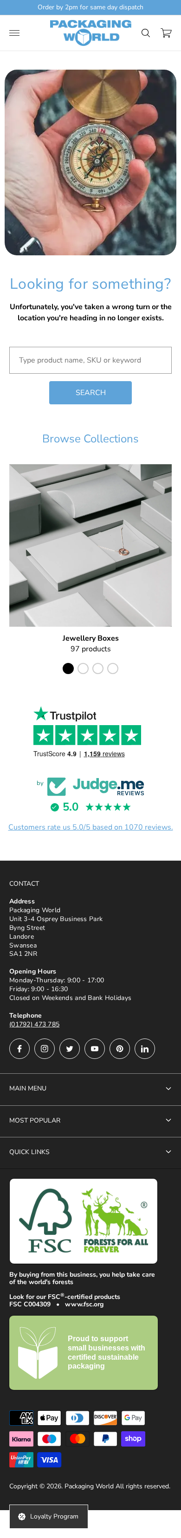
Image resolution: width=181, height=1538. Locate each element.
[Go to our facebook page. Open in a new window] (19, 1048)
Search (91, 393)
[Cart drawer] (166, 33)
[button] (68, 668)
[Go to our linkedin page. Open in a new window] (145, 1048)
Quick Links (29, 1152)
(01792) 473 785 (34, 1024)
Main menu (27, 1088)
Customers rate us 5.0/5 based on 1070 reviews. (90, 827)
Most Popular (34, 1120)
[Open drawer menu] (14, 33)
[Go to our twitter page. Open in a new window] (69, 1048)
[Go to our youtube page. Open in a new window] (94, 1048)
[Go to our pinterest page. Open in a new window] (120, 1048)
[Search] (146, 33)
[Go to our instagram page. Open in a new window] (44, 1048)
